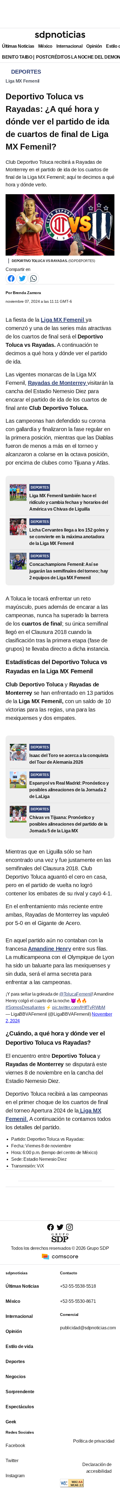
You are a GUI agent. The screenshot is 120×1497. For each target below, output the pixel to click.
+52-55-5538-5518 (78, 1286)
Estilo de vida (19, 1346)
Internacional (69, 46)
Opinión (94, 46)
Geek (11, 1421)
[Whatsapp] (33, 278)
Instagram (15, 1475)
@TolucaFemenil (75, 994)
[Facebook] (11, 278)
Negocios (15, 1376)
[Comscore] (60, 1256)
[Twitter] (22, 278)
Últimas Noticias (18, 46)
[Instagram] (69, 1227)
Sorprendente (20, 1391)
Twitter (12, 1460)
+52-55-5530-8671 (78, 1301)
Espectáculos (20, 1406)
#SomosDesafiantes (25, 1007)
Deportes (15, 1361)
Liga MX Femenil (22, 81)
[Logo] (60, 35)
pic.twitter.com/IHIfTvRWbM (78, 1007)
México (45, 46)
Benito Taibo (17, 57)
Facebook (15, 1445)
